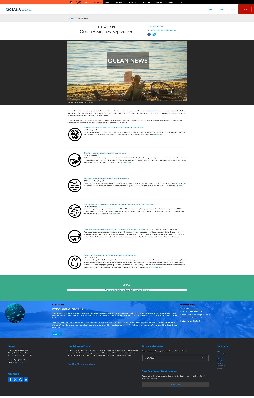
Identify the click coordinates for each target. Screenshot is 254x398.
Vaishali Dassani (157, 26)
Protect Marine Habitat (189, 321)
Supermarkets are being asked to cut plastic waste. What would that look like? (110, 255)
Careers (219, 358)
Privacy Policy (221, 363)
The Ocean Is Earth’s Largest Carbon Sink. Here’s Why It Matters (127, 290)
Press (219, 351)
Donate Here (175, 384)
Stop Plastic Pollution (188, 308)
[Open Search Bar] (182, 2)
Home (68, 18)
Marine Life (221, 354)
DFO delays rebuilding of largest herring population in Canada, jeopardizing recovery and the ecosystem (119, 204)
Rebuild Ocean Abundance (165, 30)
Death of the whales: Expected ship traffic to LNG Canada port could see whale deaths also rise (116, 229)
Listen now (179, 186)
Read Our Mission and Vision (81, 364)
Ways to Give (147, 2)
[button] (149, 34)
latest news (154, 111)
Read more (158, 134)
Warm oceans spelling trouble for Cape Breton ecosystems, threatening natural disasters (114, 127)
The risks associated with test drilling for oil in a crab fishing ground (106, 178)
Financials (220, 361)
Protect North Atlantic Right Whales (194, 314)
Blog (72, 18)
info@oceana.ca (17, 362)
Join (221, 9)
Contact (171, 2)
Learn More (57, 334)
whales (78, 123)
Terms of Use (221, 366)
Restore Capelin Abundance (191, 311)
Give (210, 9)
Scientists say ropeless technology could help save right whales (105, 153)
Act (232, 9)
